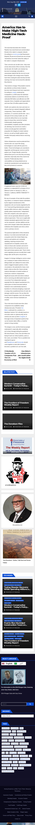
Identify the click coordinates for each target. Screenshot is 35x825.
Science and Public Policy (9, 815)
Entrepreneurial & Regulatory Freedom (13, 801)
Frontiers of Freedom (22, 388)
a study (14, 92)
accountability (14, 728)
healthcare (18, 749)
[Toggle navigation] (16, 16)
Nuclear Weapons (6, 762)
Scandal (10, 768)
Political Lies (15, 765)
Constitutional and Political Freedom (14, 582)
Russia (4, 768)
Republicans (10, 342)
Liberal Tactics (23, 756)
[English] (7, 663)
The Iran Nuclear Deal (8, 771)
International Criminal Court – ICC (13, 808)
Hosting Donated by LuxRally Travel (12, 789)
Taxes (15, 768)
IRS (7, 753)
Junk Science (21, 753)
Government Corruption (21, 746)
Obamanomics (6, 765)
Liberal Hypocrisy (6, 756)
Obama (15, 762)
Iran (3, 753)
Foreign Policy (6, 743)
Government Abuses (7, 746)
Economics (28, 737)
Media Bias (5, 759)
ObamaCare (22, 762)
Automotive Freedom (8, 795)
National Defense (25, 759)
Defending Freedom (9, 633)
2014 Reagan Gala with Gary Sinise (11, 693)
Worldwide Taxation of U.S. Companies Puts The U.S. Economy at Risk (10, 355)
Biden (21, 728)
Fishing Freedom (27, 801)
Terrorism (20, 768)
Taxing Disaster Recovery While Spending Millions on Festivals (17, 589)
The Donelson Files (13, 424)
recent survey (17, 54)
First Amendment (19, 740)
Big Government (6, 731)
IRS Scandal (13, 753)
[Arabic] (20, 663)
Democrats (20, 342)
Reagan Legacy (19, 600)
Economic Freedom (19, 633)
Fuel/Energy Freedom (10, 600)
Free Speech (14, 743)
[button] (29, 16)
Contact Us (17, 818)
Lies (30, 756)
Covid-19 (20, 734)
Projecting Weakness (25, 765)
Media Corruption (14, 759)
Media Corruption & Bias (10, 636)
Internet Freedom (26, 808)
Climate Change (21, 731)
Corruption (13, 734)
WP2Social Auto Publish (11, 823)
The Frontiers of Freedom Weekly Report (16, 404)
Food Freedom (11, 805)
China (13, 731)
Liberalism (15, 756)
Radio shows (20, 636)
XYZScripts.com (25, 823)
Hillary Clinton (26, 749)
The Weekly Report (9, 638)
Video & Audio (18, 638)
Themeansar (17, 791)
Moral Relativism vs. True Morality (13, 585)
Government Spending (8, 749)
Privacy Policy (28, 815)
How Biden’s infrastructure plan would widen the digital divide (24, 354)
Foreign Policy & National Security (13, 598)
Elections (11, 740)
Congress (22, 316)
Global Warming (24, 743)
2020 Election (5, 728)
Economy (4, 740)
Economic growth (19, 737)
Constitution (5, 734)
